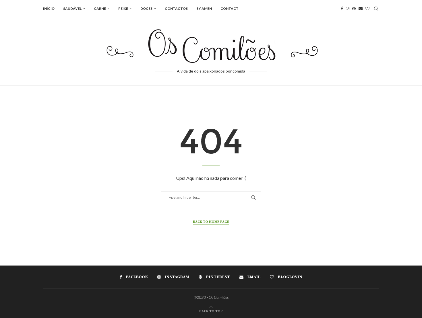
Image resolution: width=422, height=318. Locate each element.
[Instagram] (347, 8)
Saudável (72, 8)
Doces (146, 8)
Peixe (123, 8)
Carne (100, 8)
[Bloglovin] (367, 8)
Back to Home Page (211, 222)
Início (49, 8)
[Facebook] (342, 8)
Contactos (176, 8)
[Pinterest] (354, 8)
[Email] (361, 8)
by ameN (204, 8)
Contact (229, 8)
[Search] (376, 8)
